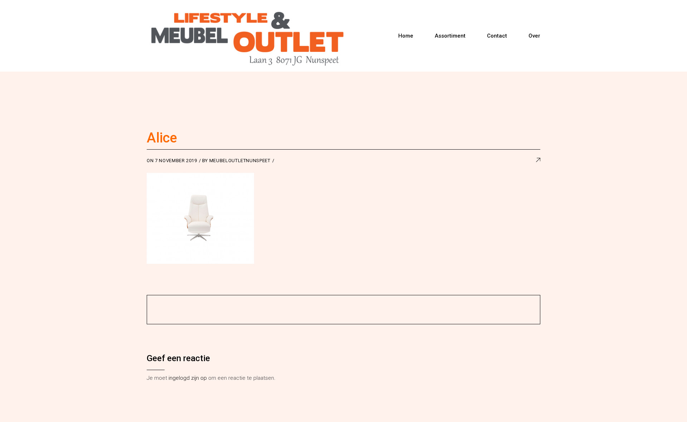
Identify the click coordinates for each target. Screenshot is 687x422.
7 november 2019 (176, 160)
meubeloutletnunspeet (240, 160)
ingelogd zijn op (188, 378)
